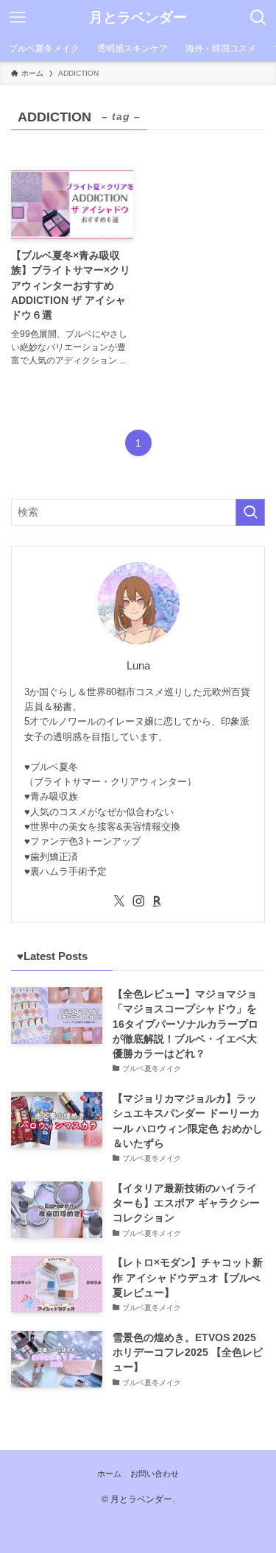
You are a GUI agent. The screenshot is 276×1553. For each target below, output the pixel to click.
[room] (157, 901)
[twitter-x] (119, 901)
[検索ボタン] (258, 17)
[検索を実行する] (250, 512)
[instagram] (138, 901)
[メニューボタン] (17, 17)
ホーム (109, 1473)
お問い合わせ (154, 1473)
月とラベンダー (138, 18)
